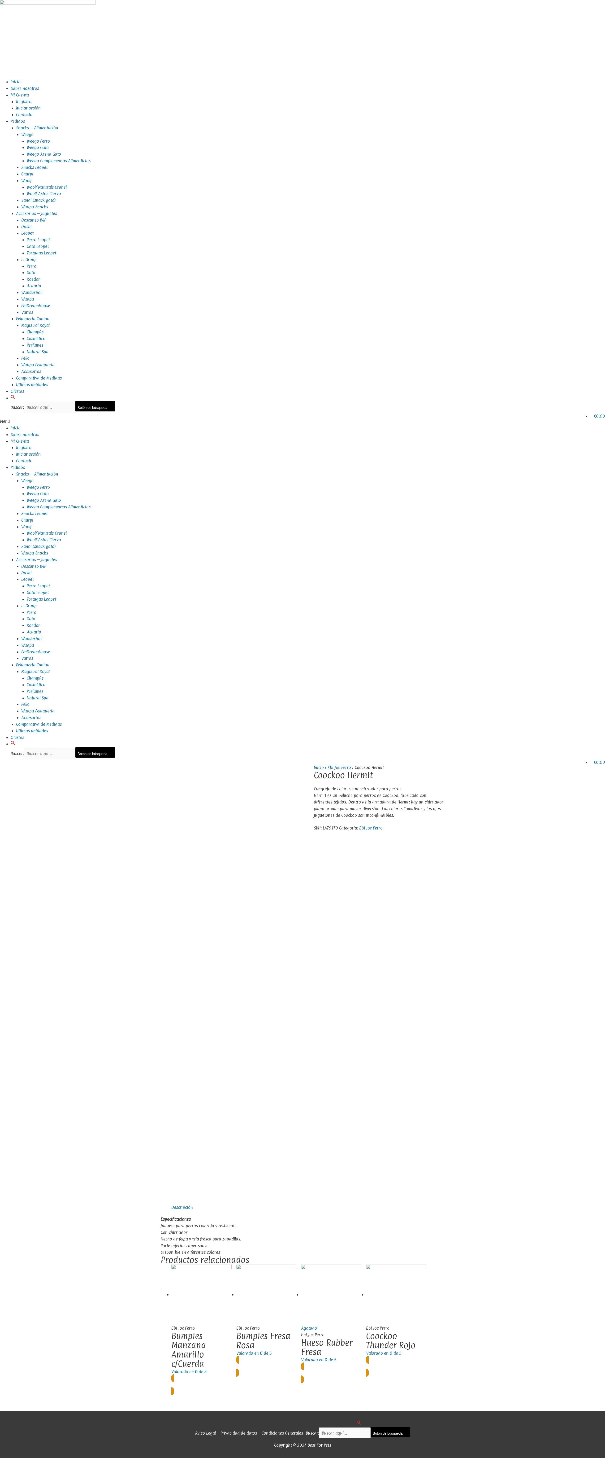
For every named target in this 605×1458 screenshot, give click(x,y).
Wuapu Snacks (34, 206)
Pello (25, 358)
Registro (23, 101)
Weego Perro (38, 141)
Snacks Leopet (34, 167)
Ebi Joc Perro (339, 767)
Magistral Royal (35, 325)
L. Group (29, 259)
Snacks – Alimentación (37, 127)
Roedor (33, 279)
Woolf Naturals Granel (47, 187)
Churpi (27, 173)
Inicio (16, 81)
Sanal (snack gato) (38, 200)
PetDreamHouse (35, 305)
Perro (31, 266)
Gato (31, 272)
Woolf (26, 180)
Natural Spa (37, 351)
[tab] (182, 1207)
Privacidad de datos (238, 1433)
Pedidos (18, 121)
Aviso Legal (205, 1433)
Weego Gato (38, 147)
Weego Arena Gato (44, 154)
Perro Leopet (38, 239)
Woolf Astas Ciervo (44, 193)
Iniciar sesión (28, 107)
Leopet (27, 233)
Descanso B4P (33, 220)
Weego (27, 134)
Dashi (26, 226)
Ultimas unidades (32, 384)
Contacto (24, 114)
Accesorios (31, 371)
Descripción (182, 1207)
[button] (13, 397)
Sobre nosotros (25, 88)
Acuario (34, 285)
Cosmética (36, 338)
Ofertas (17, 391)
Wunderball (31, 292)
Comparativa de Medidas (39, 377)
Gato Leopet (38, 246)
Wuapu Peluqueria (38, 364)
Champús (35, 331)
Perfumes (35, 345)
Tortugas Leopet (41, 252)
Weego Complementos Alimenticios (59, 160)
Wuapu (27, 299)
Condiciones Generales (282, 1433)
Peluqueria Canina (32, 318)
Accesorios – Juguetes (36, 213)
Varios (27, 312)
